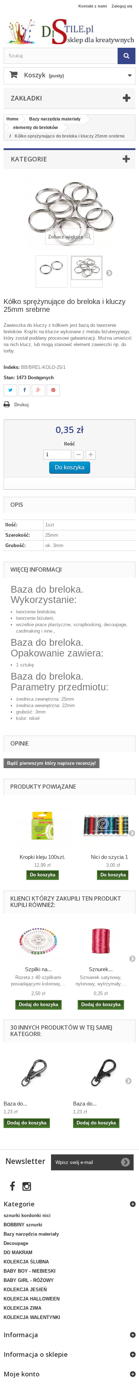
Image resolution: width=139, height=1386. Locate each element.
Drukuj (21, 404)
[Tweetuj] (10, 390)
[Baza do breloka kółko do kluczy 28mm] (51, 268)
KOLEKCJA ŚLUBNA (26, 1261)
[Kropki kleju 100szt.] (42, 826)
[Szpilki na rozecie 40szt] (38, 941)
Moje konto (22, 1374)
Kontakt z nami (92, 6)
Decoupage (16, 1243)
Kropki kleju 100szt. (42, 857)
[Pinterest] (53, 390)
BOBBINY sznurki (23, 1224)
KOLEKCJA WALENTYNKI (32, 1317)
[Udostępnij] (24, 390)
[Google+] (38, 390)
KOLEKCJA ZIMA (22, 1308)
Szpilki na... (38, 969)
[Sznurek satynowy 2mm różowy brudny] (100, 941)
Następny (109, 272)
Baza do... (15, 1104)
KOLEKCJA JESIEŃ (25, 1289)
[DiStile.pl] (69, 31)
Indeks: (12, 367)
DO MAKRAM (18, 1252)
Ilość (69, 444)
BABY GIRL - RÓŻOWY (29, 1280)
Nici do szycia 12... (113, 857)
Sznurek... (101, 969)
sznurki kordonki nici (27, 1215)
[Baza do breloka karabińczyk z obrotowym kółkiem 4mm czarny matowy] (104, 1073)
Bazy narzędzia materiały (31, 1234)
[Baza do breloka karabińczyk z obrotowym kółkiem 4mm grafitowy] (35, 1073)
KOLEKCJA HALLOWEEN (32, 1299)
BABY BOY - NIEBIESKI (30, 1271)
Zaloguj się (122, 6)
